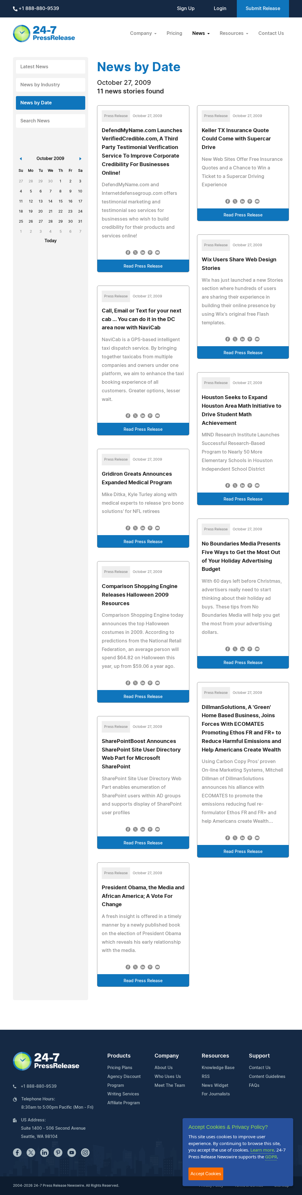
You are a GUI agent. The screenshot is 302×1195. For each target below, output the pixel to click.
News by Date (36, 103)
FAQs (254, 1086)
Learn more (262, 1150)
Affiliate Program (123, 1103)
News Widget (215, 1086)
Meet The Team (170, 1086)
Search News (35, 121)
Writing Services (123, 1094)
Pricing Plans (119, 1068)
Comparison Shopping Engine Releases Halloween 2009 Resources (140, 595)
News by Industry (40, 84)
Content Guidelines (267, 1077)
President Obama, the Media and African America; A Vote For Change (143, 896)
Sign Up (186, 8)
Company (167, 1056)
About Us (164, 1068)
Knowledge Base (218, 1068)
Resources (215, 1056)
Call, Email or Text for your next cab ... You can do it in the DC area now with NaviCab (141, 319)
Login (220, 8)
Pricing (174, 33)
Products (119, 1056)
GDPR (271, 1157)
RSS (206, 1077)
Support (259, 1056)
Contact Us (271, 33)
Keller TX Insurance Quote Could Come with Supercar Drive (236, 139)
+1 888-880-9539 (38, 8)
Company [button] (141, 33)
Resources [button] (232, 33)
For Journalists (216, 1094)
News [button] (199, 33)
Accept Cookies (206, 1173)
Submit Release (263, 8)
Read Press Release (143, 266)
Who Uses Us (168, 1077)
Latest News (34, 66)
